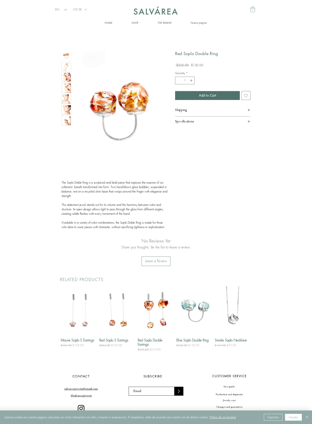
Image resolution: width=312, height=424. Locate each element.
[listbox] (80, 9)
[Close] (306, 417)
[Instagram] (81, 408)
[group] (156, 319)
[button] (80, 9)
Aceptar (293, 417)
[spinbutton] (185, 80)
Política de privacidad (222, 417)
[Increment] (191, 80)
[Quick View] (79, 310)
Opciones (273, 417)
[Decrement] (178, 80)
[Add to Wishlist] (246, 95)
